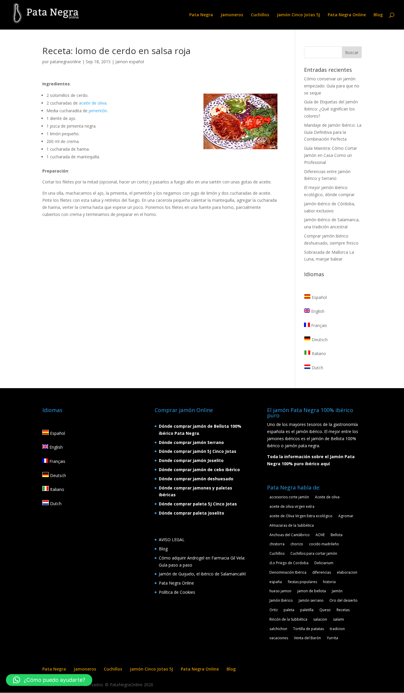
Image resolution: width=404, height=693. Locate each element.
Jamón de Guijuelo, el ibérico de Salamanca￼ (202, 574)
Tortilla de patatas (308, 628)
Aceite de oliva (327, 497)
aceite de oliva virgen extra (291, 506)
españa (275, 581)
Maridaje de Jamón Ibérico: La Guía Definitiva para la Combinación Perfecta (332, 132)
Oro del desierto (343, 600)
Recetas (343, 609)
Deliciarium (323, 562)
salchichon (278, 628)
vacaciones (278, 637)
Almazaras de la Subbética (291, 525)
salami (338, 619)
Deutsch (319, 339)
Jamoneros (232, 15)
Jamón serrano (311, 600)
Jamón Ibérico (281, 600)
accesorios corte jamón (289, 497)
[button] (49, 680)
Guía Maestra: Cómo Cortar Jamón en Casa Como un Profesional (330, 155)
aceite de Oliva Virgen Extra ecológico (300, 515)
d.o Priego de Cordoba (288, 562)
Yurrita (332, 637)
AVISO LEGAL (172, 539)
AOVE (320, 534)
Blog (378, 15)
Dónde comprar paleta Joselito (191, 513)
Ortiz (273, 609)
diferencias (321, 572)
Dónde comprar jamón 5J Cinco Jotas (197, 451)
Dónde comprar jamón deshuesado (196, 478)
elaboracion (347, 572)
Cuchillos (260, 15)
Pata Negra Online (347, 15)
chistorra (277, 543)
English (317, 311)
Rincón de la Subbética (288, 619)
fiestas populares (302, 581)
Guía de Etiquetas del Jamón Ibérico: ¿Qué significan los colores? (331, 109)
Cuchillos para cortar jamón (313, 553)
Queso (325, 609)
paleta (289, 609)
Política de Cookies (177, 592)
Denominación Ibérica (287, 572)
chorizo (296, 543)
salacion (320, 619)
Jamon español (129, 61)
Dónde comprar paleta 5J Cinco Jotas (198, 504)
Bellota (336, 534)
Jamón (337, 590)
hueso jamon (280, 590)
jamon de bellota (311, 590)
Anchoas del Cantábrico (289, 534)
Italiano (318, 353)
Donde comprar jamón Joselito (191, 460)
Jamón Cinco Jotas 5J (298, 15)
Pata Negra (201, 15)
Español (319, 297)
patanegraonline (65, 61)
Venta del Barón (307, 637)
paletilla (306, 609)
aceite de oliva (92, 103)
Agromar (345, 515)
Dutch (317, 367)
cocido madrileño (324, 543)
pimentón (98, 110)
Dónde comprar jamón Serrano (191, 442)
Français (318, 325)
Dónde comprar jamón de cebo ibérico (199, 469)
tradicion (337, 628)
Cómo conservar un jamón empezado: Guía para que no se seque (331, 86)
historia (329, 581)
